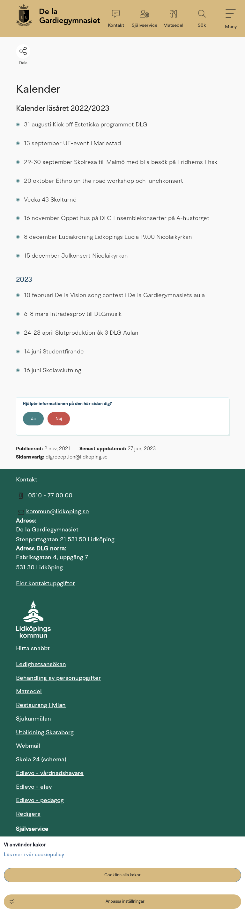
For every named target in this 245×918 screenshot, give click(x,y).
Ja (33, 419)
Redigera (28, 814)
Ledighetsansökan (77, 664)
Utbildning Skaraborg (80, 732)
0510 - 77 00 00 (50, 496)
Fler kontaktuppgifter (45, 584)
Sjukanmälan (33, 719)
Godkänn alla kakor (122, 875)
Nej (59, 419)
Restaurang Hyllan (41, 705)
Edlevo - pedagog (106, 800)
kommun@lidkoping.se (57, 512)
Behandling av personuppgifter (58, 678)
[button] (115, 18)
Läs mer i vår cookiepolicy (34, 855)
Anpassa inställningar (125, 902)
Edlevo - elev (100, 787)
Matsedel (65, 691)
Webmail (64, 746)
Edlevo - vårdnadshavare (116, 773)
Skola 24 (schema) (107, 760)
